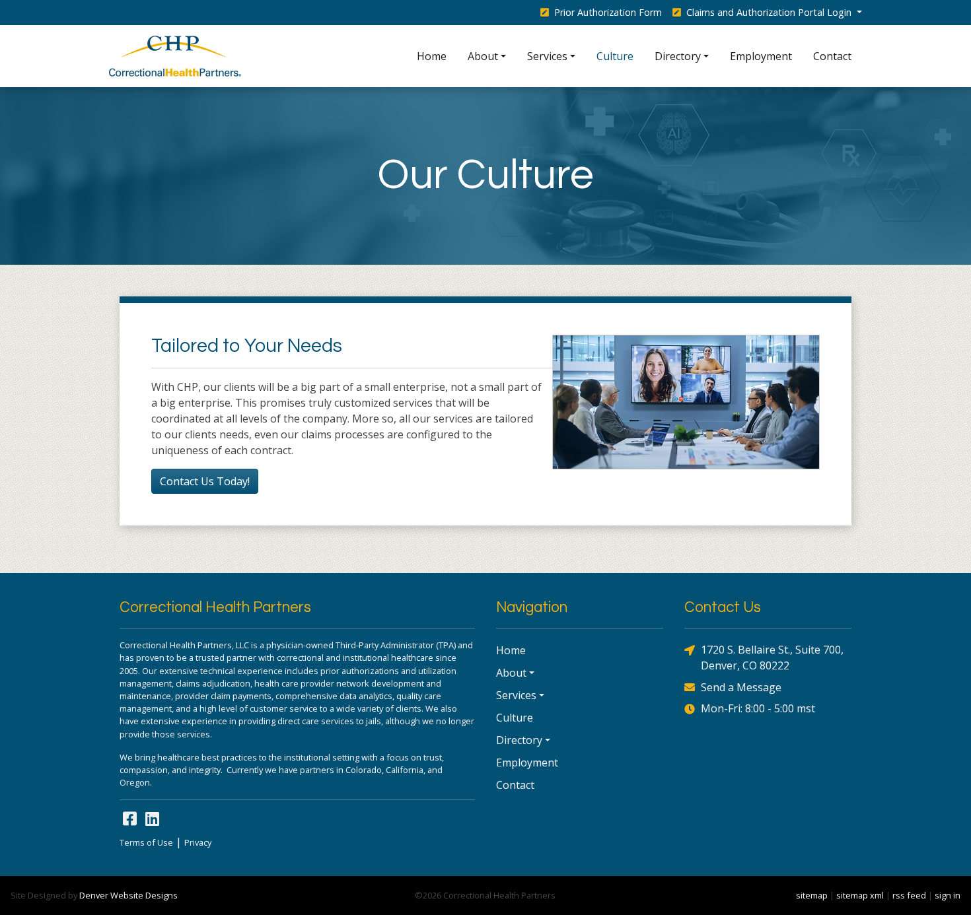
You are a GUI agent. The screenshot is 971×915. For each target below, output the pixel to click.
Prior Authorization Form (607, 12)
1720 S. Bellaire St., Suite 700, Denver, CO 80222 (772, 657)
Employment (761, 56)
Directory (678, 56)
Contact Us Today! (205, 481)
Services (547, 56)
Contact (832, 56)
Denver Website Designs (128, 895)
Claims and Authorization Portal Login (769, 12)
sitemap (812, 895)
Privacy (197, 842)
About (483, 56)
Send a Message (741, 687)
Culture (614, 56)
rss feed (909, 895)
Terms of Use (146, 842)
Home (432, 56)
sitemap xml (860, 895)
